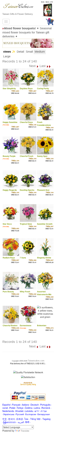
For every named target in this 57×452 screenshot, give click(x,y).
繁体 (47, 2)
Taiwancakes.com (36, 360)
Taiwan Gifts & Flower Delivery (17, 14)
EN (52, 2)
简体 (42, 2)
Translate (25, 430)
